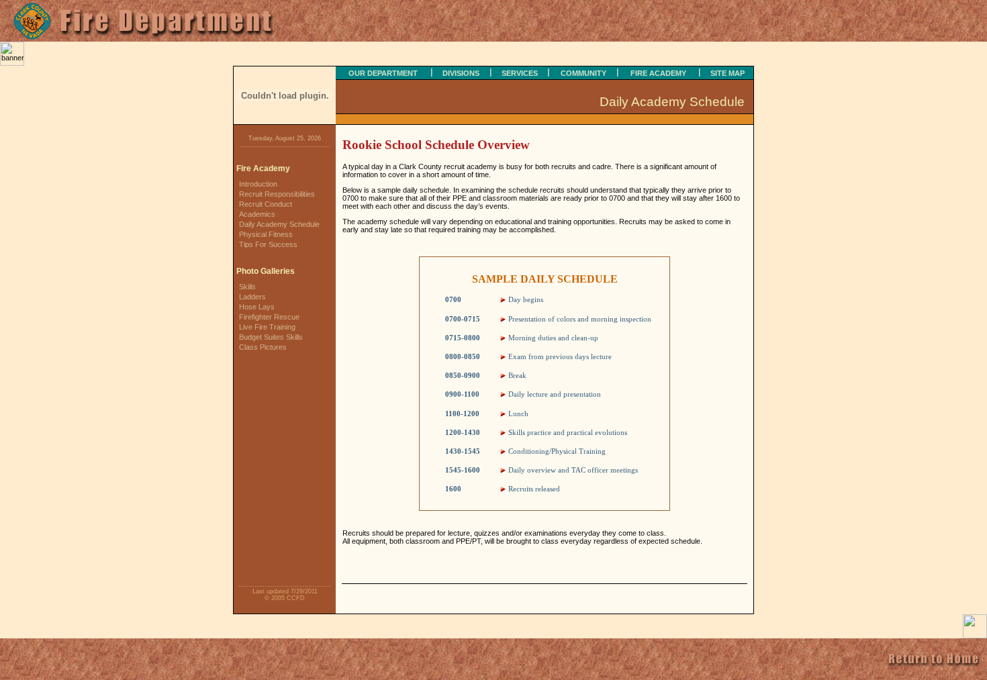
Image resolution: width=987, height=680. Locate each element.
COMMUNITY (583, 73)
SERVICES (520, 73)
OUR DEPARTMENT (383, 73)
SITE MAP (727, 73)
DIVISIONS (460, 73)
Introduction (258, 184)
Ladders (252, 297)
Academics (257, 214)
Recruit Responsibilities (277, 194)
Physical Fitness (266, 234)
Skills (247, 287)
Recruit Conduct (265, 204)
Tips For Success (268, 244)
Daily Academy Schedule (279, 224)
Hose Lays (257, 307)
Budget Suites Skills (271, 337)
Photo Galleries (265, 271)
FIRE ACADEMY (658, 73)
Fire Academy (263, 168)
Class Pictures (263, 347)
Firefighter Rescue (269, 317)
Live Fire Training (267, 327)
